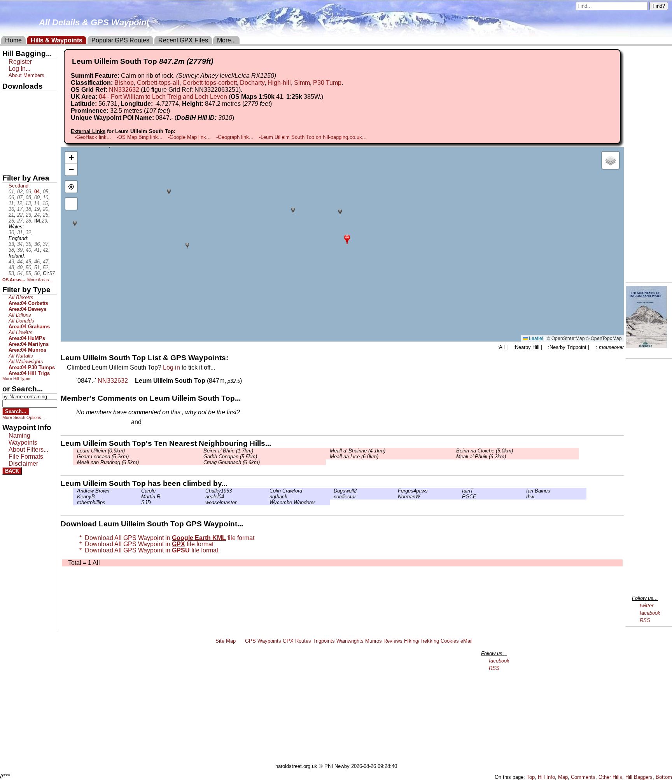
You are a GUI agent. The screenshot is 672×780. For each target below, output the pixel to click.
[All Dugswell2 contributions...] (332, 491)
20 (45, 209)
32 (28, 232)
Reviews (392, 641)
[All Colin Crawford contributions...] (268, 491)
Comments (583, 777)
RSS (645, 620)
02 (20, 192)
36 (37, 244)
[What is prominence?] (173, 110)
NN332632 (124, 89)
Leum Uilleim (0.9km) (101, 451)
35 (28, 244)
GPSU (10, 124)
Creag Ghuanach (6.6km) (231, 462)
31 (20, 232)
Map (563, 777)
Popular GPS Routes (120, 40)
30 (11, 232)
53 (11, 273)
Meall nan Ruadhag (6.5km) (108, 462)
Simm (302, 82)
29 (44, 221)
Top (531, 777)
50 (28, 267)
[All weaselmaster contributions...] (203, 502)
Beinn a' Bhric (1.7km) (228, 451)
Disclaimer (23, 463)
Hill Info (546, 777)
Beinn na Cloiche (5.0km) (484, 451)
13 (28, 203)
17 (20, 209)
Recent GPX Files (183, 40)
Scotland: (19, 186)
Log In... (159, 422)
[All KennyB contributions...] (75, 497)
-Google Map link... (189, 137)
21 (11, 215)
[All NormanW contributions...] (396, 497)
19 (37, 209)
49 (20, 267)
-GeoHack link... (93, 137)
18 (28, 209)
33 (11, 244)
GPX (9, 98)
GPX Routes (297, 641)
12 (19, 203)
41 (37, 250)
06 (11, 197)
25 (45, 215)
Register (20, 61)
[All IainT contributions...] (460, 491)
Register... (95, 422)
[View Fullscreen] (71, 204)
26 (11, 221)
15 (45, 203)
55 (28, 273)
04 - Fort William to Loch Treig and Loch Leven (163, 96)
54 (20, 273)
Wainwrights (350, 641)
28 (28, 221)
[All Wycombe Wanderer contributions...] (268, 502)
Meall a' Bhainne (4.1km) (357, 451)
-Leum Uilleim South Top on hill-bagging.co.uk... (313, 137)
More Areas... (39, 279)
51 (37, 267)
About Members (26, 75)
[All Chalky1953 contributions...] (203, 491)
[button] (347, 238)
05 (45, 192)
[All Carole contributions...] (139, 491)
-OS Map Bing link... (140, 137)
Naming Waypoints (23, 439)
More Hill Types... (18, 378)
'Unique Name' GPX (27, 110)
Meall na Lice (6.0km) (354, 456)
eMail (466, 641)
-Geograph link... (235, 137)
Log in (171, 367)
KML (9, 137)
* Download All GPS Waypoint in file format (165, 538)
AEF (9, 150)
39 (20, 250)
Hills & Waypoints (56, 40)
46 (37, 262)
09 (37, 197)
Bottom (664, 777)
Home (13, 40)
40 (28, 250)
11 (11, 203)
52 (45, 267)
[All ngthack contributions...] (268, 497)
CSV (9, 164)
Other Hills (610, 777)
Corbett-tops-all (158, 82)
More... (226, 40)
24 (37, 215)
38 (11, 250)
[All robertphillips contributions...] (75, 502)
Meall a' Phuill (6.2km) (481, 456)
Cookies (450, 641)
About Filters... (28, 449)
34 (20, 244)
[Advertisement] (339, 704)
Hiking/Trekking (421, 641)
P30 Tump (327, 82)
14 (36, 203)
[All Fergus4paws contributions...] (396, 491)
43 (11, 262)
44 (20, 262)
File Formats (26, 456)
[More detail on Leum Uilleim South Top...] (132, 380)
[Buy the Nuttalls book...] (646, 346)
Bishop (124, 82)
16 (11, 209)
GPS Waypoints (263, 641)
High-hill (279, 82)
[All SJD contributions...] (139, 502)
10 (45, 197)
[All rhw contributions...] (524, 497)
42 (45, 250)
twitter (646, 605)
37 (45, 244)
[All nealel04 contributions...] (203, 497)
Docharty (252, 82)
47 (45, 262)
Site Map (225, 641)
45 (28, 262)
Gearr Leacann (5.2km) (103, 456)
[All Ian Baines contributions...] (524, 491)
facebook (650, 613)
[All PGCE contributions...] (460, 497)
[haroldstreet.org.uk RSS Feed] (240, 641)
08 (28, 197)
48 (11, 267)
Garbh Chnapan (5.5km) (230, 456)
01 (11, 192)
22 (20, 215)
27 (20, 221)
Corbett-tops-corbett (209, 82)
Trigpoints (324, 641)
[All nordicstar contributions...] (332, 497)
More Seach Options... (23, 417)
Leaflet (535, 338)
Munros (373, 641)
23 (28, 215)
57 (52, 273)
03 (28, 192)
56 (37, 273)
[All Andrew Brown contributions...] (75, 491)
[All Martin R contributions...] (139, 497)
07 (20, 197)
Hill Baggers (639, 777)
